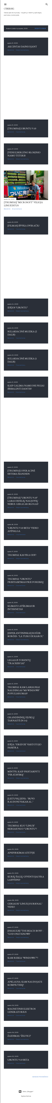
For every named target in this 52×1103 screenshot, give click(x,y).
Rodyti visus (40, 28)
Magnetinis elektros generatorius (21, 1010)
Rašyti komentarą (22, 50)
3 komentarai (20, 585)
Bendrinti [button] (10, 50)
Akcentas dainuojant (22, 46)
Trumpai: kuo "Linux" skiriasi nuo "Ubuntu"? (22, 827)
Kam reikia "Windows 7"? (22, 957)
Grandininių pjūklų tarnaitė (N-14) (21, 719)
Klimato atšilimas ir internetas (21, 607)
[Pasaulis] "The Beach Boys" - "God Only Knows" (25, 932)
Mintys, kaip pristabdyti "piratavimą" (23, 773)
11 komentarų (20, 365)
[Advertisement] (26, 87)
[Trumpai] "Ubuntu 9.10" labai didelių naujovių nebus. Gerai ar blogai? (22, 501)
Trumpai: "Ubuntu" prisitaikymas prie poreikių (25, 580)
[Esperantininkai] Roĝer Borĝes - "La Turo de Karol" (25, 634)
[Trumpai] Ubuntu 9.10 (21, 128)
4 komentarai (20, 534)
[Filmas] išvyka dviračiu (23, 225)
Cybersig (9, 8)
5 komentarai (20, 392)
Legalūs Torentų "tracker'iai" (19, 661)
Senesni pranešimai (40, 1077)
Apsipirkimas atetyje (21, 852)
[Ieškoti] (46, 3)
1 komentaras (20, 132)
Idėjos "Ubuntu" (17, 307)
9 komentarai (20, 697)
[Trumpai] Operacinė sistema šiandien (21, 472)
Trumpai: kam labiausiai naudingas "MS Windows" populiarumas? (23, 690)
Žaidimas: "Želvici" (19, 1035)
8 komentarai (17, 209)
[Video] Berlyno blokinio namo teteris (24, 154)
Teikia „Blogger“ (27, 1091)
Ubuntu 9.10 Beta (18, 1059)
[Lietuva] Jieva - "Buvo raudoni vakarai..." (21, 800)
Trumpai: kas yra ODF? (21, 555)
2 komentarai (20, 612)
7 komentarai (20, 961)
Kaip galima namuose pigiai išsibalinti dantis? (25, 387)
